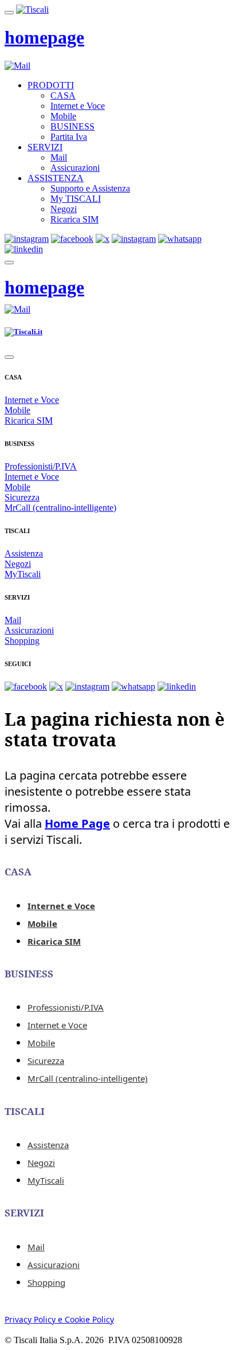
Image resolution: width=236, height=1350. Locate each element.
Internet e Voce (77, 106)
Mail (58, 157)
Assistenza (24, 553)
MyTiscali (23, 574)
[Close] (9, 357)
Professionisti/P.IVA (41, 466)
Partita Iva (68, 137)
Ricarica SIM (74, 219)
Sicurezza (22, 497)
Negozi (63, 209)
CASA (63, 95)
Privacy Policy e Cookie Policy (59, 1319)
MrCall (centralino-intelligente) (60, 507)
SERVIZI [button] (44, 147)
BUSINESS (72, 126)
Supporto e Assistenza (90, 188)
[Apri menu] (9, 12)
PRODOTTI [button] (50, 85)
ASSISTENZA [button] (55, 178)
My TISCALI (75, 199)
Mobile (63, 116)
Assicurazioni (75, 168)
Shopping (22, 640)
